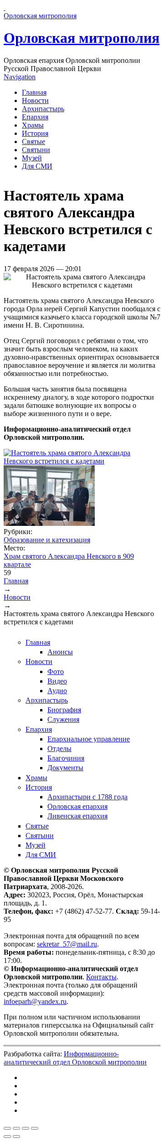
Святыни (36, 150)
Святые (33, 141)
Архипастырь (43, 109)
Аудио (57, 690)
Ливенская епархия (77, 816)
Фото (55, 671)
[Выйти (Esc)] (7, 1128)
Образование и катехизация (47, 540)
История (35, 133)
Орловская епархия (77, 806)
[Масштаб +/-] (34, 1128)
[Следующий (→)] (16, 1136)
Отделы (59, 748)
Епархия (35, 117)
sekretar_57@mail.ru (67, 944)
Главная (34, 92)
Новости (35, 100)
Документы (65, 768)
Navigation (20, 77)
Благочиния (65, 758)
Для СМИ (37, 166)
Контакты (101, 977)
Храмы (33, 125)
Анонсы (60, 652)
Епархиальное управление (88, 739)
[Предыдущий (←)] (7, 1136)
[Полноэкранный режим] (25, 1128)
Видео (57, 681)
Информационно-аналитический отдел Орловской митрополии (75, 1058)
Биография (64, 710)
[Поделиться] (16, 1128)
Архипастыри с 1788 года (87, 797)
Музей (32, 158)
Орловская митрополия (81, 38)
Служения (63, 719)
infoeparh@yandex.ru (35, 1001)
